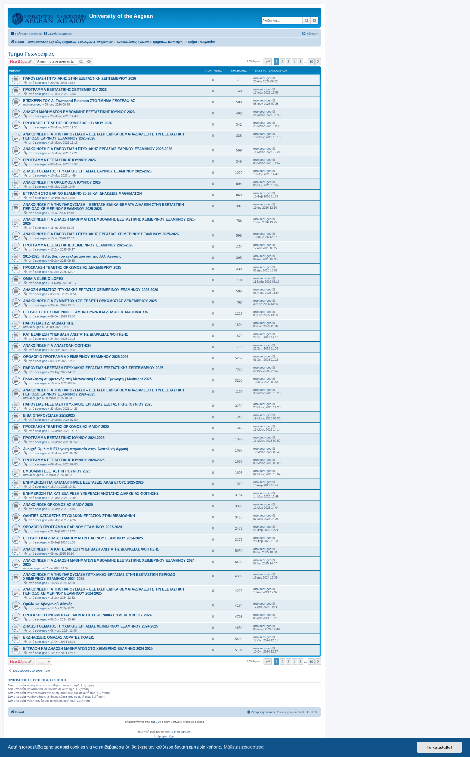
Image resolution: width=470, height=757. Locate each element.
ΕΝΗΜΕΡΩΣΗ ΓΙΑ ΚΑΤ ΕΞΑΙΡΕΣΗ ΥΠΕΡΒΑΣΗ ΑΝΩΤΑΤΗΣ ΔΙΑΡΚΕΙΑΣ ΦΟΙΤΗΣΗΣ (91, 494)
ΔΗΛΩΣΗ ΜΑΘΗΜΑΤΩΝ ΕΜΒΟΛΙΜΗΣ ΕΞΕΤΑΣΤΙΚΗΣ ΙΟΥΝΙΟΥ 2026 (79, 112)
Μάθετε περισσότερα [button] (244, 747)
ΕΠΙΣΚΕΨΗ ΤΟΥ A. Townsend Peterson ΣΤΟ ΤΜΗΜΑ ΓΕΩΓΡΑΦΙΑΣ (79, 101)
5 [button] (300, 61)
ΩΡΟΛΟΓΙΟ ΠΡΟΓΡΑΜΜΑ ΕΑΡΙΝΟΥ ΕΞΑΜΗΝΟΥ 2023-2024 (72, 527)
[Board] (49, 17)
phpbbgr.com (182, 731)
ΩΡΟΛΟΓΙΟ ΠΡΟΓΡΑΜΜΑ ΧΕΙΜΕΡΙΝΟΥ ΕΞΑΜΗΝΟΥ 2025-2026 (75, 357)
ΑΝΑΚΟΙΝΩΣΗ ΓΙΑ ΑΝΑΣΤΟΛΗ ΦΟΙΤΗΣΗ (57, 346)
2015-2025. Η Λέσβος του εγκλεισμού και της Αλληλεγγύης (72, 256)
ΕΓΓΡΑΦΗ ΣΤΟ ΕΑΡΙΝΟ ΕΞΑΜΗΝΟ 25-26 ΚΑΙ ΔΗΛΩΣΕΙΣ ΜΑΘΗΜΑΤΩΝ (82, 193)
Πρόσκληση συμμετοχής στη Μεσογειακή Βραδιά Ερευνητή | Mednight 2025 (87, 379)
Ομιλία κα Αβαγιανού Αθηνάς (47, 604)
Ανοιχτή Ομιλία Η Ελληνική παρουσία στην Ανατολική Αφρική (75, 449)
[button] (268, 61)
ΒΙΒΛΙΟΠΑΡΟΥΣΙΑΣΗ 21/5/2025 (49, 415)
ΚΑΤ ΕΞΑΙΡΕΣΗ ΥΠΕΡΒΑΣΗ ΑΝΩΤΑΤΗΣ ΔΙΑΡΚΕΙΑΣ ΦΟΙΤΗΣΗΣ (75, 334)
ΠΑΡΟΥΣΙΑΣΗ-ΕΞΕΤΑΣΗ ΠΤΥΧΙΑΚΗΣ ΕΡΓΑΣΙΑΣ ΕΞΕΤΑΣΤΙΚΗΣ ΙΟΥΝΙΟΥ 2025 (87, 404)
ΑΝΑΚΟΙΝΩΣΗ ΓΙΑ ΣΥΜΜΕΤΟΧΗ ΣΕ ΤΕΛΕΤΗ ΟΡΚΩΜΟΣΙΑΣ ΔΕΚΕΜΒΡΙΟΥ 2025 (90, 301)
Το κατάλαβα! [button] (439, 747)
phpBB (155, 721)
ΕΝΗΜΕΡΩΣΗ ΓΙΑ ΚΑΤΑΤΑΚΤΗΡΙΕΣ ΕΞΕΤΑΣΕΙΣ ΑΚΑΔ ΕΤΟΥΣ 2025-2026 (83, 482)
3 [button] (288, 61)
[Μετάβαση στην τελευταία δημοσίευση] (274, 78)
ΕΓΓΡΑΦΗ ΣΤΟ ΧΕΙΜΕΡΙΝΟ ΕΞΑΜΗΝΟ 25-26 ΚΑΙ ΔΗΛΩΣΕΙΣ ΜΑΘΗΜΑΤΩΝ (85, 312)
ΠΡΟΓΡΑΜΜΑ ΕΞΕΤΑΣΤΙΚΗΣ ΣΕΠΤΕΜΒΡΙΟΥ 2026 (65, 90)
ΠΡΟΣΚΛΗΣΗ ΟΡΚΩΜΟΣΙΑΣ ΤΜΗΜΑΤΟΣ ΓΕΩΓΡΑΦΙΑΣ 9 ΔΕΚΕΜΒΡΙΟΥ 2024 (87, 615)
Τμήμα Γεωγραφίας (31, 54)
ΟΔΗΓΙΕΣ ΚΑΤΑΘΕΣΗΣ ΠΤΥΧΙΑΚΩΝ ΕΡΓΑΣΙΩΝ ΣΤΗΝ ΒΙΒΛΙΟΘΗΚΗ (79, 516)
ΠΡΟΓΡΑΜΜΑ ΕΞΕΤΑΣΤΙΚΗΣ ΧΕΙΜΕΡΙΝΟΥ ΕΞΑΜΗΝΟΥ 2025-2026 (78, 245)
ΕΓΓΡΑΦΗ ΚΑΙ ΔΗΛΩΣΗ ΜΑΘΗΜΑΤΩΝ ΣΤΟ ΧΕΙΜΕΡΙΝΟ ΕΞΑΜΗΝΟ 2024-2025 (88, 649)
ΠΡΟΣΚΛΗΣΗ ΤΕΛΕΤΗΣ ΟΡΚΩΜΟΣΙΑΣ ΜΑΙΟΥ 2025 (66, 427)
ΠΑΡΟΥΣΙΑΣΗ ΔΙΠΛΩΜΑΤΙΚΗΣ (48, 323)
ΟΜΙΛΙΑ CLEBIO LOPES (43, 279)
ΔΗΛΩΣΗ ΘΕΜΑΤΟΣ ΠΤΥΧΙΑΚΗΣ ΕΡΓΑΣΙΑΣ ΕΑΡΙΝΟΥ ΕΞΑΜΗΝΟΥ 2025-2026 (87, 171)
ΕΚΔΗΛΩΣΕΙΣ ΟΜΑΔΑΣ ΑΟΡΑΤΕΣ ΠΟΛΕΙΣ (58, 637)
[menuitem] (57, 33)
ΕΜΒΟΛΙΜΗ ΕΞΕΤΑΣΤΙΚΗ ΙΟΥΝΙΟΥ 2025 (56, 471)
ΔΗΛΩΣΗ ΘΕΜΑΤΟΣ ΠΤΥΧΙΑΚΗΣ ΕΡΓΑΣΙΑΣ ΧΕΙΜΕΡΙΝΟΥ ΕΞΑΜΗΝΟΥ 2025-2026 (90, 290)
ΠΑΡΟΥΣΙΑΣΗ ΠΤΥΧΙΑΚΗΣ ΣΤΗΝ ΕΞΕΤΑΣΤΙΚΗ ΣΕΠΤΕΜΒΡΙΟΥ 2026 (79, 78)
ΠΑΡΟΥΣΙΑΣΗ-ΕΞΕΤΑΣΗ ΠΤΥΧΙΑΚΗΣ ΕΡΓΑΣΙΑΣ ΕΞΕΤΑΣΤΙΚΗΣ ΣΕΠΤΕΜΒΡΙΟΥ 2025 (93, 368)
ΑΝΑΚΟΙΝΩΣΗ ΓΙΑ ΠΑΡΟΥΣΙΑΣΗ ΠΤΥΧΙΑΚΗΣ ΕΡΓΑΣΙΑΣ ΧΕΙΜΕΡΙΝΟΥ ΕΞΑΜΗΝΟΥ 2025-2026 (101, 234)
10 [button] (311, 61)
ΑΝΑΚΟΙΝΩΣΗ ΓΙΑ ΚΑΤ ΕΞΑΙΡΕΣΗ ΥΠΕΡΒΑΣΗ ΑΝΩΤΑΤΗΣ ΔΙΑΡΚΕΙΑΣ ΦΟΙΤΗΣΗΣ (91, 549)
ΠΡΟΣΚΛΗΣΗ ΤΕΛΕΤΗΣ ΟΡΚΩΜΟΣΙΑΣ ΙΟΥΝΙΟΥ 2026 (67, 123)
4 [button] (294, 61)
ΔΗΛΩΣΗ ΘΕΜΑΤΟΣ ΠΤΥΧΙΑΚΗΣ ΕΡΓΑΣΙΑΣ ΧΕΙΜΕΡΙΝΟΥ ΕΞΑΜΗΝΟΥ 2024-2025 (90, 626)
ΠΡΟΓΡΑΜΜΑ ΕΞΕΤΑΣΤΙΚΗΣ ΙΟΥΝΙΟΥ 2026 (59, 160)
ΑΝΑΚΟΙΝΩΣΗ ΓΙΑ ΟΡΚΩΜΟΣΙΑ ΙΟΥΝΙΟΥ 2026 (62, 182)
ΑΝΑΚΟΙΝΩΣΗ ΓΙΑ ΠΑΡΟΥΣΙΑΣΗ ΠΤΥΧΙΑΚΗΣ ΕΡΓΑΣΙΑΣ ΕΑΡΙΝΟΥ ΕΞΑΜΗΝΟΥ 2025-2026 (97, 149)
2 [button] (282, 61)
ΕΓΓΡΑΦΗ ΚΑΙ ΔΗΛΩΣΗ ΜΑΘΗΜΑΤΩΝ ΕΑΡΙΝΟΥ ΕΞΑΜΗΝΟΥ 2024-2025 (83, 538)
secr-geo (41, 82)
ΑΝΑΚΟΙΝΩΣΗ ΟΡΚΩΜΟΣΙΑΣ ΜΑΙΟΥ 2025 (58, 505)
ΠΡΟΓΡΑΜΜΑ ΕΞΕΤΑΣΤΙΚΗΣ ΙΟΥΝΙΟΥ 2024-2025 (63, 438)
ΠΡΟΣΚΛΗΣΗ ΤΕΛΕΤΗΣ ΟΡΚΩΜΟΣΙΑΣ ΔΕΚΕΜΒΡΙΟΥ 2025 (72, 267)
